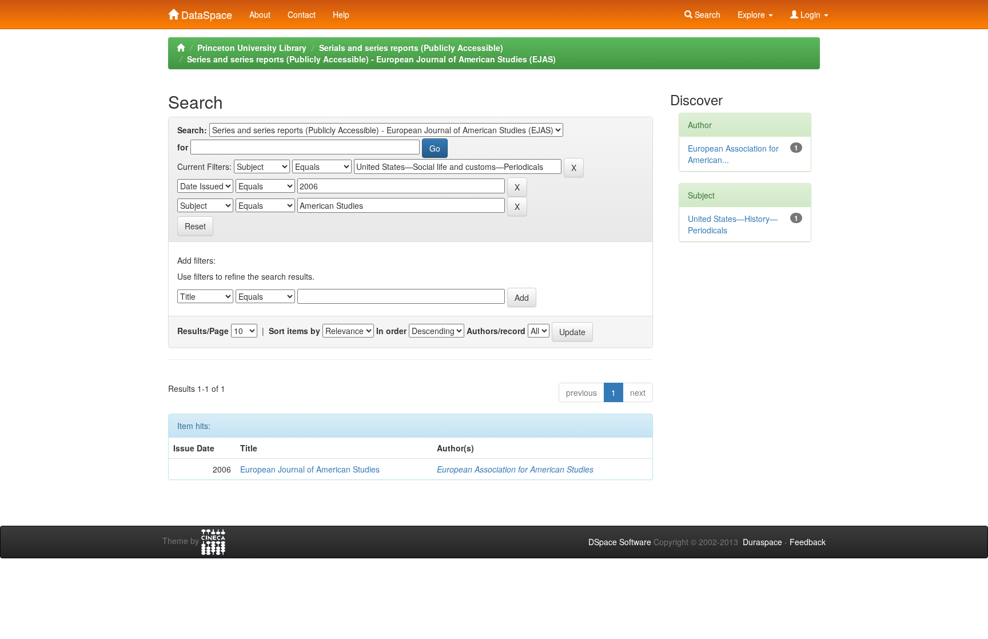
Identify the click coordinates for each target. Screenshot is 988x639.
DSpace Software (619, 541)
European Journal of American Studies (310, 469)
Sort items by (294, 330)
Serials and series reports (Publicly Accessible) (411, 47)
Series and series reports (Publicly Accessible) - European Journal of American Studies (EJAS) (371, 59)
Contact (302, 14)
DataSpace (205, 12)
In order (391, 330)
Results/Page (203, 330)
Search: (192, 130)
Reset (195, 226)
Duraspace (762, 541)
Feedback (808, 541)
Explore (752, 14)
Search (706, 14)
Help (341, 14)
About (259, 14)
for (182, 147)
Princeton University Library (251, 47)
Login (810, 14)
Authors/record (496, 330)
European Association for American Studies (515, 469)
